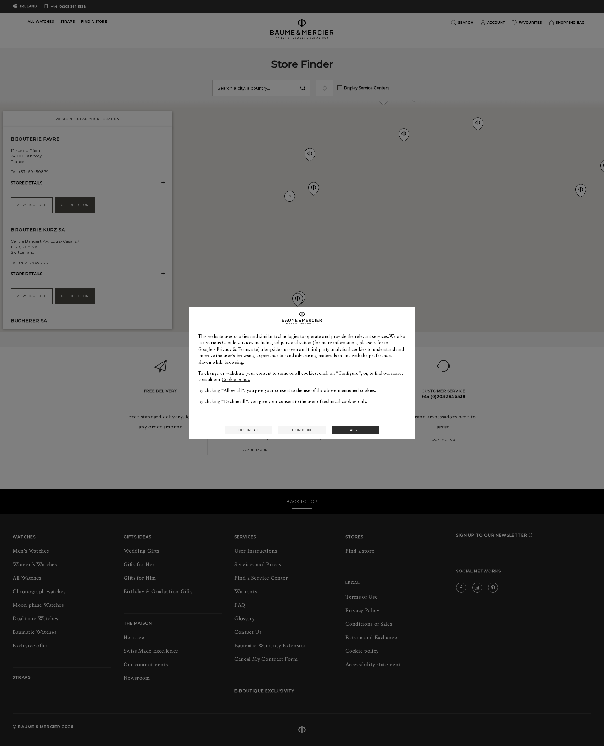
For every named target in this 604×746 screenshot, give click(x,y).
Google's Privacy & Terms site (228, 349)
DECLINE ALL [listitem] (248, 430)
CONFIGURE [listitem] (302, 430)
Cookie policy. (236, 379)
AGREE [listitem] (355, 430)
